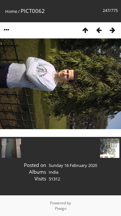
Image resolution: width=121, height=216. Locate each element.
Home (11, 11)
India (53, 172)
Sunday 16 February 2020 (73, 165)
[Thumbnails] (85, 30)
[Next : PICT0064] (112, 30)
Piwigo (60, 208)
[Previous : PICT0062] (99, 30)
